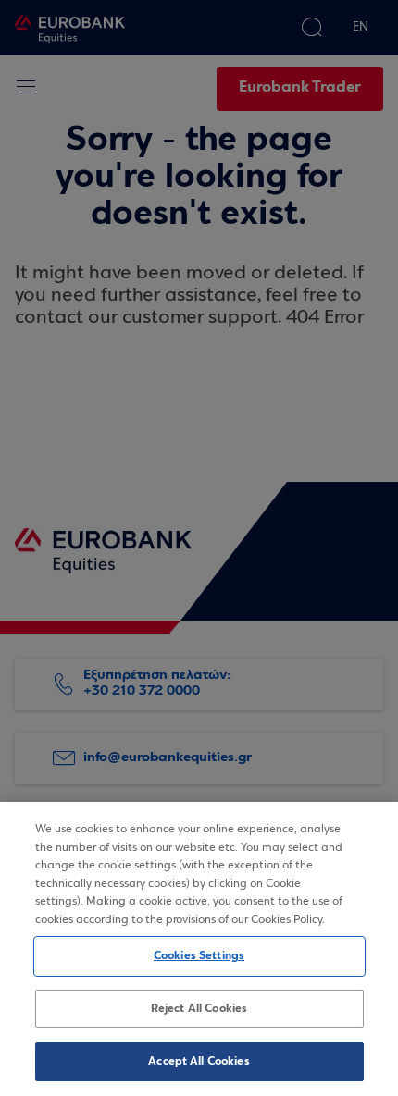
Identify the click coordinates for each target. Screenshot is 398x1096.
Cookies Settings (199, 956)
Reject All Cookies (199, 1009)
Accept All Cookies (198, 1061)
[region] (199, 949)
